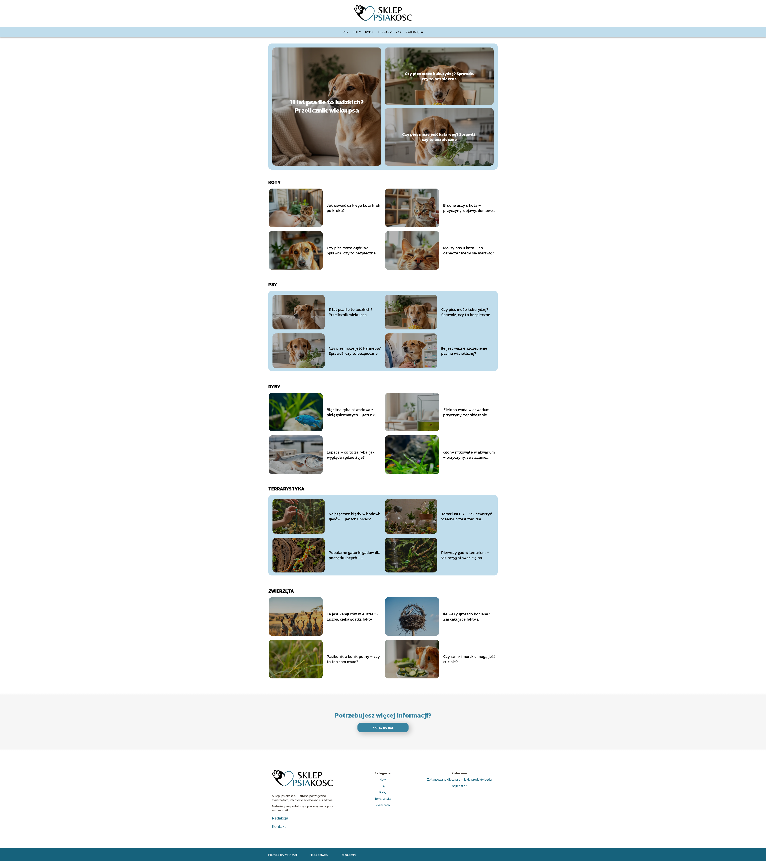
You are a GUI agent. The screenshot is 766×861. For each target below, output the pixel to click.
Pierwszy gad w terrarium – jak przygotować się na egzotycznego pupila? (465, 555)
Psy (346, 32)
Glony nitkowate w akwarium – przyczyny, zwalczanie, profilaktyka (469, 455)
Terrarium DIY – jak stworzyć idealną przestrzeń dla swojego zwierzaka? (466, 516)
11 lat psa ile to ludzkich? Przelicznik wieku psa (327, 106)
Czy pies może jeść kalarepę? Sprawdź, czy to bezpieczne (439, 137)
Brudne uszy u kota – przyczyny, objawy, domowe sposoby (468, 208)
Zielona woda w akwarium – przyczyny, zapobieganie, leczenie (468, 412)
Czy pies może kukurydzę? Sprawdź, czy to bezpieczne (439, 76)
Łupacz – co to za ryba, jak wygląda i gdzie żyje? (351, 455)
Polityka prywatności (282, 854)
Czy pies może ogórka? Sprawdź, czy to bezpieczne (351, 250)
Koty (357, 32)
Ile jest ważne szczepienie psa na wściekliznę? (464, 351)
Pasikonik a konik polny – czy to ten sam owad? (353, 659)
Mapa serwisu (319, 854)
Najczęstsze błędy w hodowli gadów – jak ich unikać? (354, 516)
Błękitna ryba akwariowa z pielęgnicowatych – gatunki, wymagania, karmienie (351, 412)
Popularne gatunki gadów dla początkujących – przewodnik (354, 555)
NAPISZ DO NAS (383, 728)
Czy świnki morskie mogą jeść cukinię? (469, 659)
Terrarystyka (390, 32)
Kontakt (279, 826)
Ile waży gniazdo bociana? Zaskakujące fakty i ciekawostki (466, 616)
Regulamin (348, 854)
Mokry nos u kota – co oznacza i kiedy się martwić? (468, 250)
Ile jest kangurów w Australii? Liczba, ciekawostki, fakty (352, 616)
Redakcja (280, 818)
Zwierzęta (414, 32)
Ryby (369, 32)
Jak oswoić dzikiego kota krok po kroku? (353, 208)
